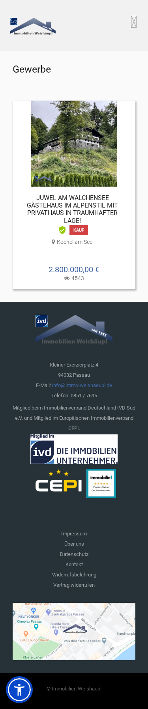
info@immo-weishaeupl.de (82, 385)
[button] (19, 689)
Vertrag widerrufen (74, 585)
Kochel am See (74, 242)
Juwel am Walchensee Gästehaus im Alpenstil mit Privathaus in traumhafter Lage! (72, 209)
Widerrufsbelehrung (74, 575)
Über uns (74, 544)
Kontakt (74, 564)
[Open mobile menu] (134, 22)
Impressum (74, 534)
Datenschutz (74, 554)
